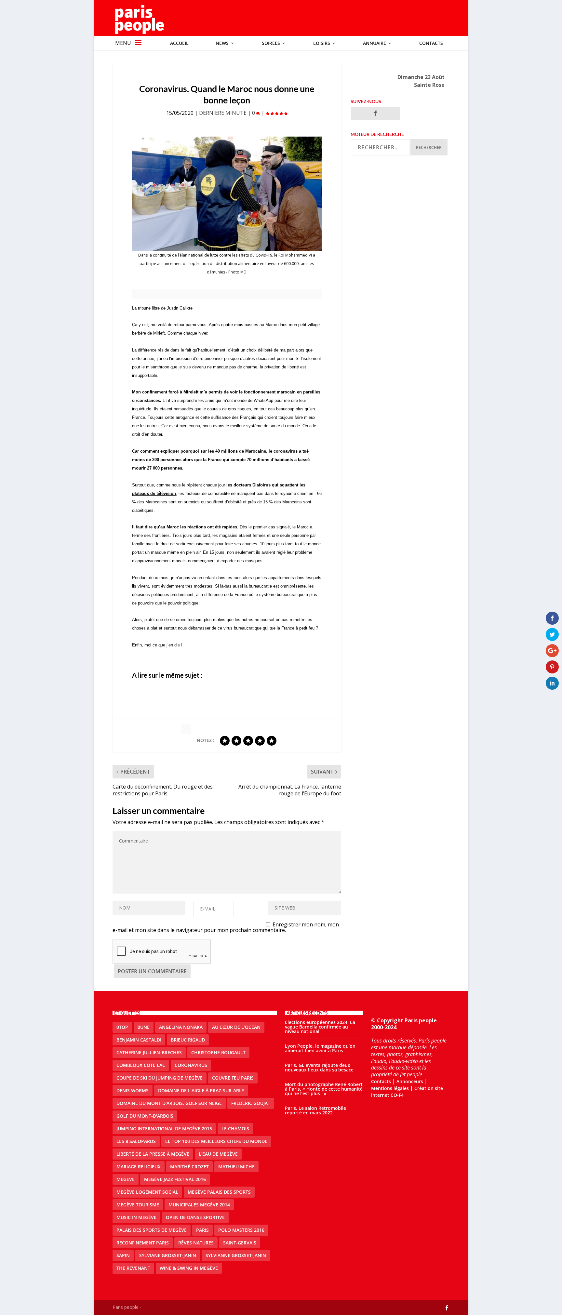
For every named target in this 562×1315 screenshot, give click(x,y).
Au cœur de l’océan (236, 1027)
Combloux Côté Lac (140, 1065)
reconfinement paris (142, 1243)
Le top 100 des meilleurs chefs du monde (216, 1141)
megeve (125, 1179)
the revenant (133, 1268)
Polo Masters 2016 (241, 1230)
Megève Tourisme (137, 1205)
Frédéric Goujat (250, 1103)
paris (202, 1230)
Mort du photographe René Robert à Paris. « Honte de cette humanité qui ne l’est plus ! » (324, 1088)
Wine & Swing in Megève (189, 1268)
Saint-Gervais (239, 1243)
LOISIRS (321, 43)
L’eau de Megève (218, 1154)
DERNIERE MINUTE (223, 112)
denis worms (132, 1090)
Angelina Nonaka (181, 1027)
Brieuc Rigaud (188, 1040)
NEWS (222, 43)
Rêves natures (196, 1243)
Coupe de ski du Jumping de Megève (159, 1078)
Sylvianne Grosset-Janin (236, 1255)
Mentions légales (390, 1088)
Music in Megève (136, 1217)
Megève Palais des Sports (219, 1192)
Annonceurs (409, 1081)
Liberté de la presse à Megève (152, 1154)
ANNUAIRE (374, 43)
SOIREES (271, 43)
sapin (123, 1255)
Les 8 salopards (136, 1141)
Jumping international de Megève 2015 (164, 1128)
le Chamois (235, 1128)
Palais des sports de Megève (151, 1230)
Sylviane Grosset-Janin (167, 1255)
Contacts (431, 43)
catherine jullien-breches (149, 1052)
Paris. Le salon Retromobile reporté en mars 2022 (315, 1110)
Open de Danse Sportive (195, 1217)
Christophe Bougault (218, 1052)
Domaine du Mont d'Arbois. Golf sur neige (169, 1103)
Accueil (179, 43)
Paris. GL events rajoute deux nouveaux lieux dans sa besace (319, 1067)
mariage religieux (138, 1166)
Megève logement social (147, 1192)
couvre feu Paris (233, 1078)
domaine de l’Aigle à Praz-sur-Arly (201, 1090)
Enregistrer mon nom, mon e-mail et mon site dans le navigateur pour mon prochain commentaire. (226, 927)
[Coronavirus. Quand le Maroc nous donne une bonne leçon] (227, 193)
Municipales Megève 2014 (199, 1205)
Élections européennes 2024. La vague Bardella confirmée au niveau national (320, 1026)
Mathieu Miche (236, 1166)
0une (144, 1027)
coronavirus (191, 1065)
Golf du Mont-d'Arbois (144, 1116)
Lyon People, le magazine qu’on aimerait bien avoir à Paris (320, 1048)
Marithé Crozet (189, 1166)
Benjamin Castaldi (138, 1040)
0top (122, 1027)
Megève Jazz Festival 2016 (175, 1179)
